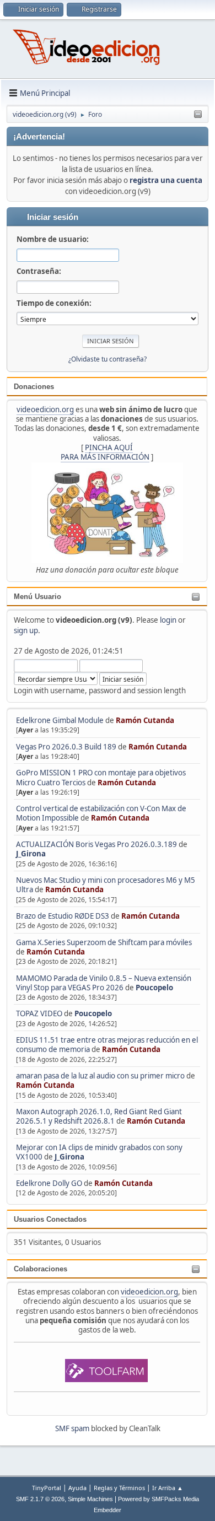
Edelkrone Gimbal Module (60, 720)
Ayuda (77, 1488)
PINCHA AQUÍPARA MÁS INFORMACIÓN (105, 452)
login (168, 620)
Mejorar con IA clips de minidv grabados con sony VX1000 (99, 1152)
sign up (26, 630)
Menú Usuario (37, 596)
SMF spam (72, 1428)
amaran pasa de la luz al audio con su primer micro (100, 1076)
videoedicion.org (45, 409)
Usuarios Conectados (50, 1219)
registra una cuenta (166, 180)
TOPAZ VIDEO (39, 1013)
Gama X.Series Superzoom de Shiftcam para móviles (104, 942)
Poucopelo (154, 988)
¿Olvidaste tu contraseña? (107, 359)
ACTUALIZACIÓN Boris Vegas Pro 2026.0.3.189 (96, 844)
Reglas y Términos (119, 1488)
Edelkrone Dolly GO (49, 1183)
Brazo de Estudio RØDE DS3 (62, 916)
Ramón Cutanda (145, 720)
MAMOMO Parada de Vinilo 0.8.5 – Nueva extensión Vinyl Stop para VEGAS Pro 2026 (103, 983)
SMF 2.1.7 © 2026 (40, 1499)
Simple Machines (90, 1499)
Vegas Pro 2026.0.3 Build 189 (66, 747)
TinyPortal (46, 1488)
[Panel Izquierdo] (198, 114)
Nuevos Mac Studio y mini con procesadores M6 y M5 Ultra (105, 884)
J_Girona (31, 854)
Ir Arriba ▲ (167, 1488)
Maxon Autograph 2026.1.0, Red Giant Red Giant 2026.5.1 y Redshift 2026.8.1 (99, 1116)
